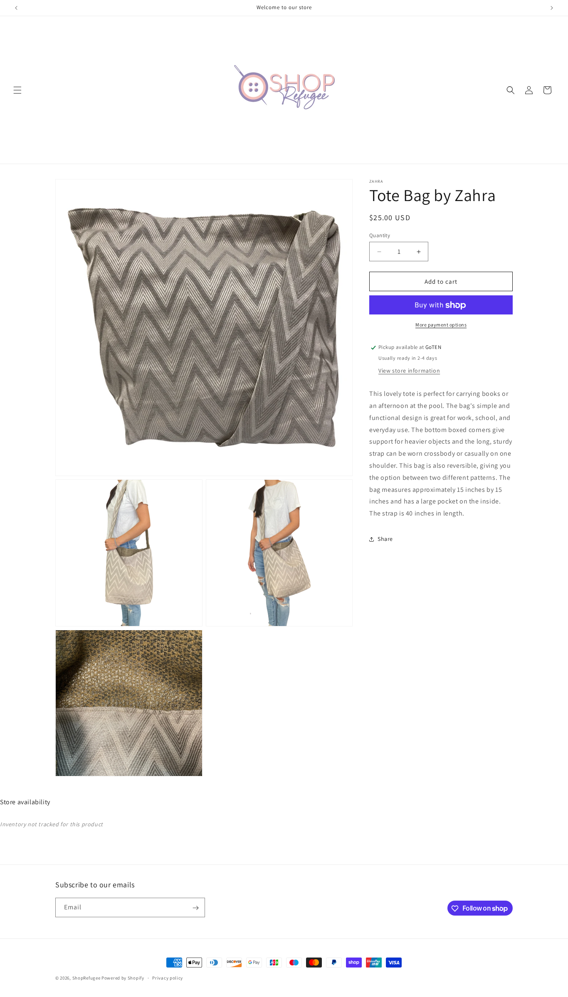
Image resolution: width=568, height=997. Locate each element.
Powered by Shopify (122, 978)
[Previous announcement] (16, 8)
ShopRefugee (86, 978)
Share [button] (385, 539)
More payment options (441, 325)
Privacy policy (167, 977)
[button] (17, 90)
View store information (409, 370)
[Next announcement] (552, 8)
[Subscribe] (195, 908)
